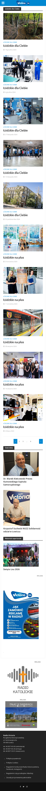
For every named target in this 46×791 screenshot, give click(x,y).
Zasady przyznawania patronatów (18, 777)
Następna (41, 441)
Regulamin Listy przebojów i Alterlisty (19, 773)
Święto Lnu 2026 (11, 569)
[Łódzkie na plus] (23, 238)
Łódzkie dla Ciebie (10, 42)
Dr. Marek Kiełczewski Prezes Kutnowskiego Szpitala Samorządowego (17, 481)
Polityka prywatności (13, 758)
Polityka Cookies (12, 763)
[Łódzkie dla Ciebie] (23, 26)
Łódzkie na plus (13, 257)
